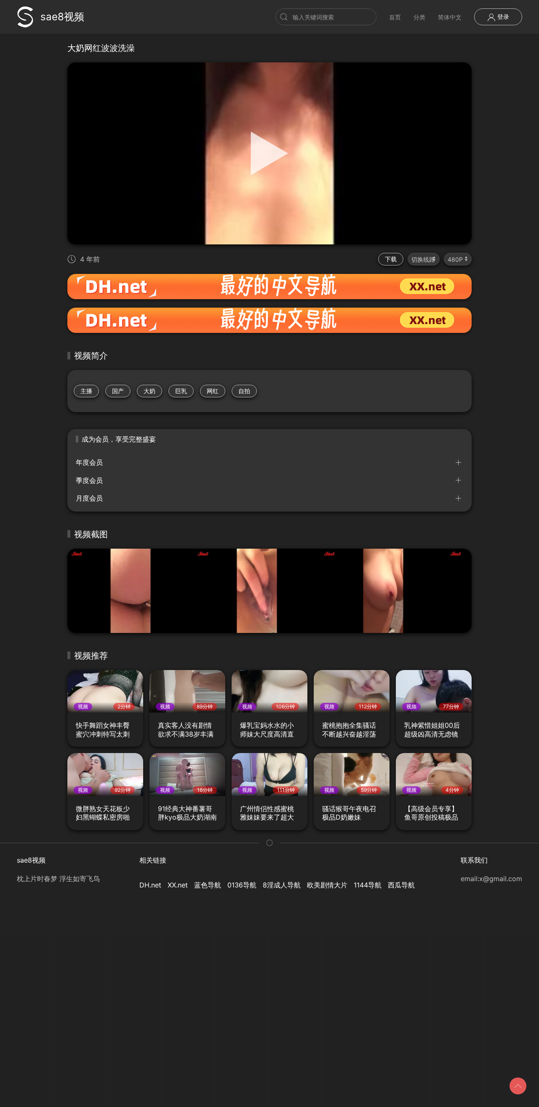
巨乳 (181, 390)
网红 (213, 390)
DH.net (150, 885)
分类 (419, 17)
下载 (391, 259)
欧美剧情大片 (327, 885)
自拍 (244, 390)
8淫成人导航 (282, 885)
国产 (118, 390)
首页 (395, 17)
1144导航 (368, 885)
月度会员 (89, 498)
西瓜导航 (401, 885)
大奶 (149, 390)
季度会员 (89, 480)
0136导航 (241, 885)
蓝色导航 (207, 885)
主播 (86, 390)
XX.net (178, 885)
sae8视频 (62, 17)
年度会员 (89, 462)
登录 (502, 16)
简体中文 (450, 17)
